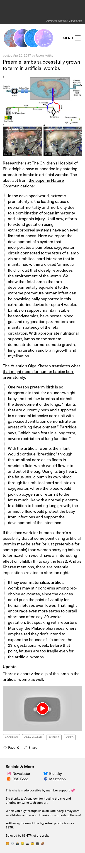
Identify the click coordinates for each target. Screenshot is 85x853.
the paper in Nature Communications (33, 183)
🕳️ (27, 843)
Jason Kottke (44, 55)
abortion (11, 737)
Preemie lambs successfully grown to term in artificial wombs (41, 65)
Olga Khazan (33, 737)
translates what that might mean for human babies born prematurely (41, 371)
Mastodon (57, 778)
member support (58, 790)
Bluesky (55, 773)
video (69, 737)
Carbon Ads (75, 20)
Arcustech (31, 798)
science (54, 737)
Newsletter (21, 773)
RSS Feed (20, 778)
